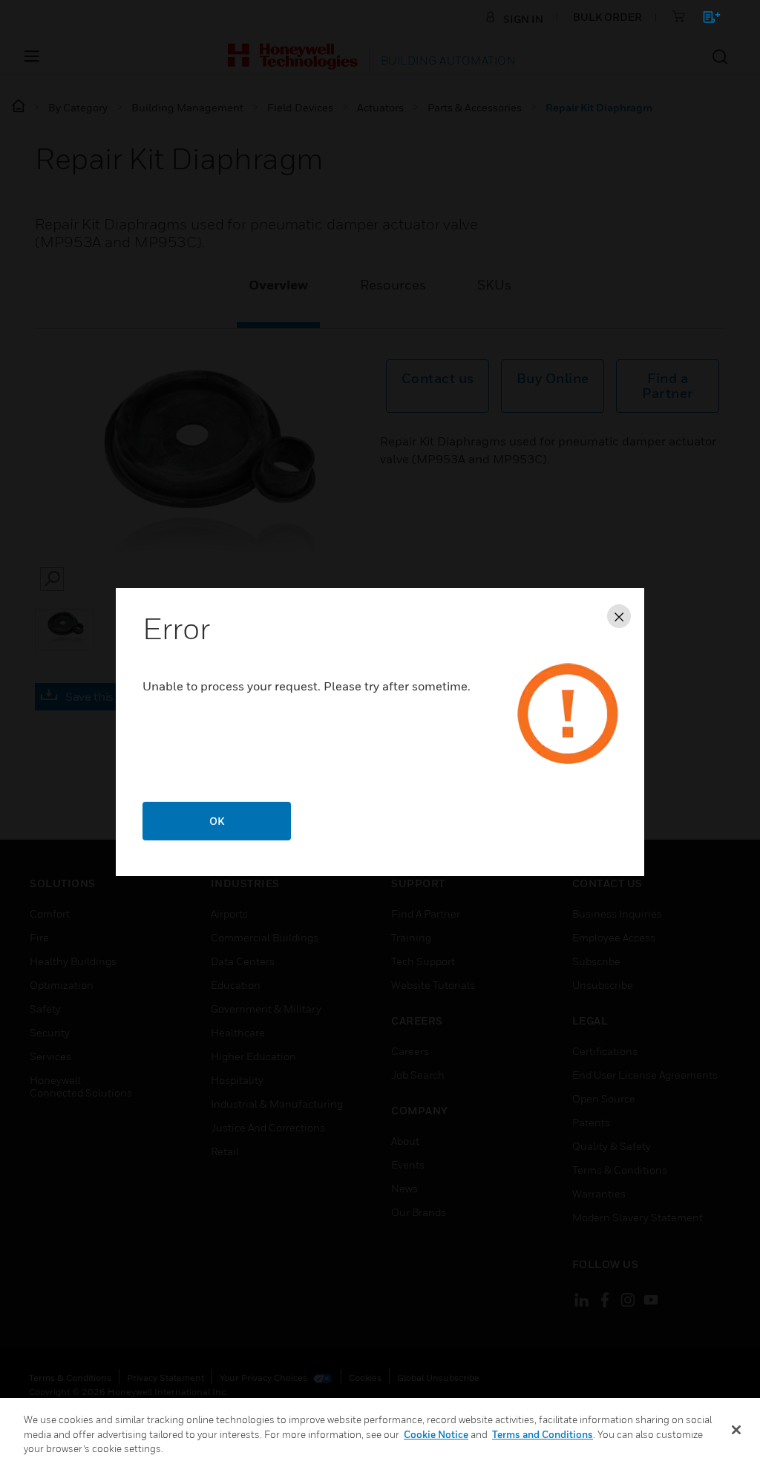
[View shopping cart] (705, 20)
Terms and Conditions (542, 1434)
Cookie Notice (436, 1434)
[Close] (736, 1430)
